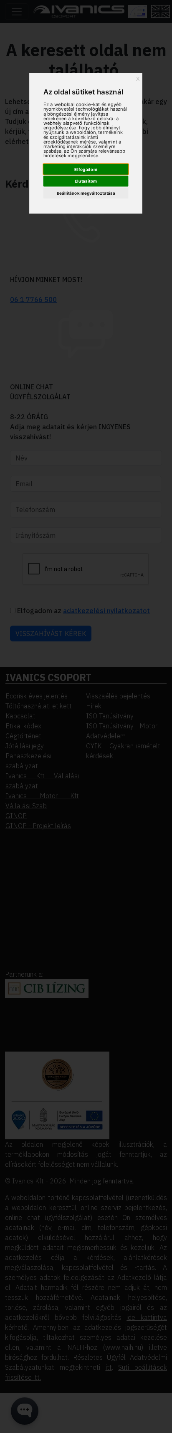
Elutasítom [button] (86, 181)
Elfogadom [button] (86, 169)
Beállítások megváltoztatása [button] (86, 193)
